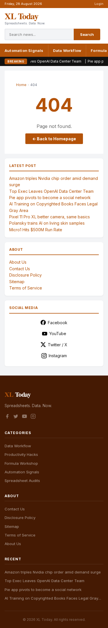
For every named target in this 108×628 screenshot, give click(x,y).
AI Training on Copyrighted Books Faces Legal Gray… (53, 598)
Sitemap (16, 281)
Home (21, 85)
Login (98, 4)
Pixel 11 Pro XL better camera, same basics (49, 216)
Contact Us (19, 268)
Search (87, 34)
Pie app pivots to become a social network (50, 197)
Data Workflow (67, 50)
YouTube (57, 333)
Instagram (58, 355)
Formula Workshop (21, 463)
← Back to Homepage (54, 138)
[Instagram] (33, 417)
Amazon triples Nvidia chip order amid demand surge (53, 572)
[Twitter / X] (15, 417)
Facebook (57, 322)
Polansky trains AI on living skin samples (47, 223)
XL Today (21, 15)
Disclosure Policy (25, 275)
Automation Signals (24, 50)
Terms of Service (25, 287)
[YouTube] (24, 417)
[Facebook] (7, 417)
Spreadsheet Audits (22, 480)
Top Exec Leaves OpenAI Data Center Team (38, 61)
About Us (17, 262)
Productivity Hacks (21, 454)
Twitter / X (57, 344)
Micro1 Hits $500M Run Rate (35, 229)
